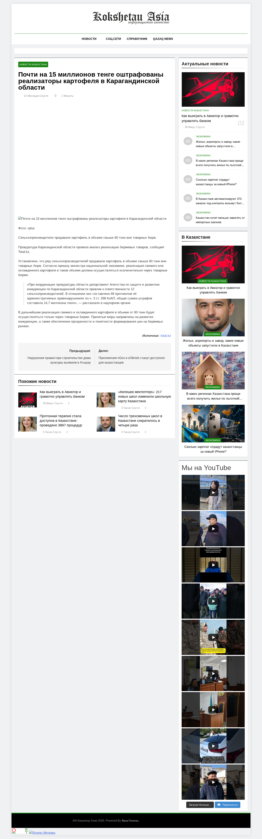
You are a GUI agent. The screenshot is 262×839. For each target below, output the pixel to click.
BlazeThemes (130, 820)
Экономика (203, 136)
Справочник (137, 38)
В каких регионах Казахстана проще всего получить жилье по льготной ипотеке (219, 165)
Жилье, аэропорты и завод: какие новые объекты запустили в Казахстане (218, 146)
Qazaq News (163, 38)
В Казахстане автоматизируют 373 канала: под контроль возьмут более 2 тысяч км (220, 203)
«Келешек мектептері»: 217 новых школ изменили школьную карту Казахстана (144, 396)
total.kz (166, 336)
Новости (89, 38)
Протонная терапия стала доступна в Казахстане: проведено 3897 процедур (61, 420)
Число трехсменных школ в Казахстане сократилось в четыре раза (140, 420)
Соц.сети (113, 38)
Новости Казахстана (33, 64)
